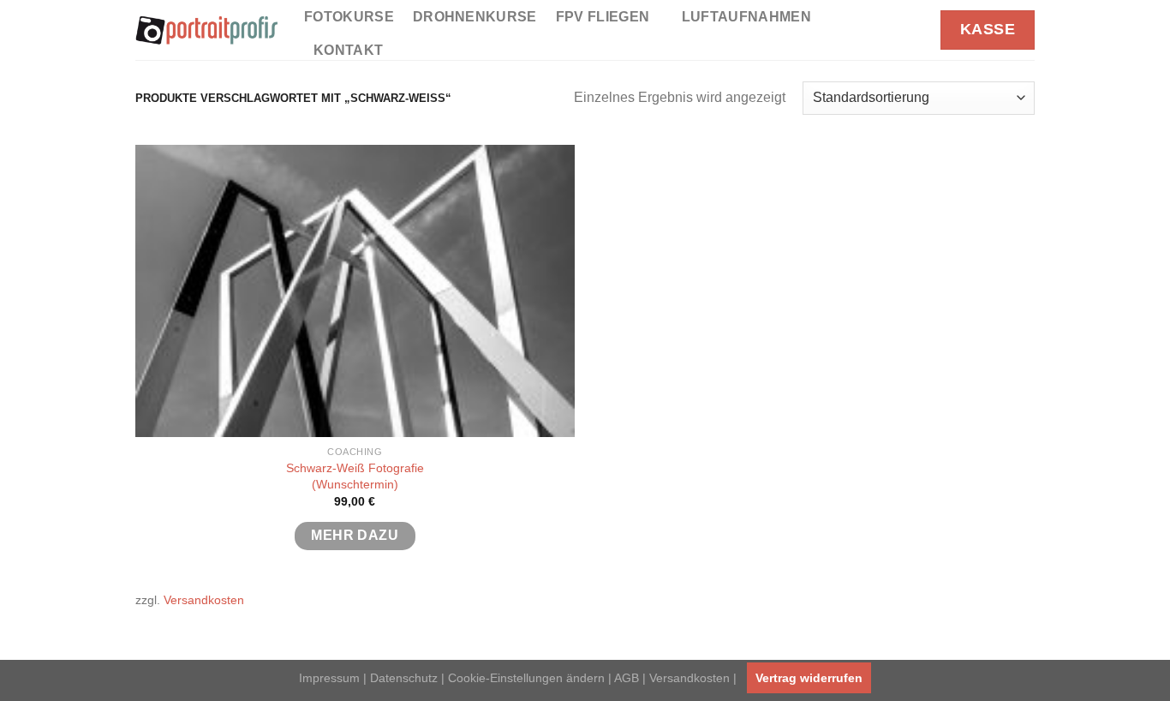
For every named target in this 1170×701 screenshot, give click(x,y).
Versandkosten (204, 600)
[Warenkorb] (913, 30)
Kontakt (348, 50)
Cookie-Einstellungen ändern (526, 678)
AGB (626, 678)
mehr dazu (354, 535)
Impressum (329, 678)
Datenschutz (404, 678)
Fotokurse (349, 16)
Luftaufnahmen (746, 16)
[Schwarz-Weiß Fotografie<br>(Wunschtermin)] (355, 291)
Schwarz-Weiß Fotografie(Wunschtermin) (355, 476)
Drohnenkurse (475, 16)
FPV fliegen (603, 16)
